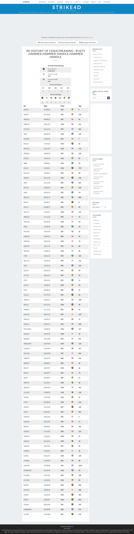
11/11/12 (47, 309)
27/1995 (26, 480)
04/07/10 (47, 334)
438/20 (26, 178)
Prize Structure (97, 57)
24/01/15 (47, 256)
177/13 (26, 275)
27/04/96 (47, 465)
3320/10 (26, 334)
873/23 (26, 144)
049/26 (26, 110)
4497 (25, 183)
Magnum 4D (60, 2)
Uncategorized (97, 251)
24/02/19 (47, 188)
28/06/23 (47, 134)
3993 (25, 227)
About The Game (97, 54)
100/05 (26, 397)
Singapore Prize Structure (100, 60)
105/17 (26, 207)
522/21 (26, 168)
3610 (25, 266)
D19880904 (27, 509)
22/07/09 (47, 344)
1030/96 (26, 465)
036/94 (26, 485)
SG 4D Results (97, 239)
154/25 (26, 114)
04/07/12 (47, 314)
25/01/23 (47, 149)
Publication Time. (88, 37)
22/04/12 (47, 319)
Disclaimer (96, 72)
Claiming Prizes (97, 63)
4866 (25, 163)
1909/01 (26, 436)
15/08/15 (47, 251)
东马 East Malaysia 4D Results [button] (67, 42)
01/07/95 (47, 475)
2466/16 (26, 236)
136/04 (26, 407)
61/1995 (26, 475)
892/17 (26, 202)
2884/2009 (27, 344)
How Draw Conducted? (99, 66)
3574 (25, 280)
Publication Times (98, 69)
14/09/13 (47, 285)
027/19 (26, 188)
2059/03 (26, 417)
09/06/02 (47, 426)
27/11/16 (47, 217)
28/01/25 (47, 124)
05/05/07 (47, 373)
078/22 (26, 158)
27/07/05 (47, 397)
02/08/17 (47, 207)
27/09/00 (47, 461)
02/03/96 (47, 470)
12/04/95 (47, 480)
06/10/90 (47, 504)
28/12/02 (47, 422)
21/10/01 (47, 436)
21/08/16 (47, 227)
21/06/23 (47, 139)
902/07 (26, 373)
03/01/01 (47, 456)
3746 (25, 256)
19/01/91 (47, 500)
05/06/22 (47, 163)
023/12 (26, 305)
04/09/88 (47, 509)
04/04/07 (47, 378)
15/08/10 (47, 329)
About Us (95, 76)
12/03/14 (47, 266)
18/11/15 (47, 246)
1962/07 (26, 383)
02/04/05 (47, 402)
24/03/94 (47, 485)
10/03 (26, 412)
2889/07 (26, 363)
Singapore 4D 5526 (98, 191)
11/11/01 (47, 431)
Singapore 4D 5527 (98, 177)
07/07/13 (47, 295)
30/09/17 (47, 202)
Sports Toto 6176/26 (98, 164)
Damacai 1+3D (68, 2)
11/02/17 (47, 212)
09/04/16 (47, 236)
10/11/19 (47, 183)
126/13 (26, 285)
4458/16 (26, 217)
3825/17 (26, 197)
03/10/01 (47, 441)
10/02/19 (47, 192)
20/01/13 (47, 300)
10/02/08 (47, 353)
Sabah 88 (93, 2)
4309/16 (26, 241)
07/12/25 (47, 114)
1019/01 (26, 446)
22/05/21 (47, 168)
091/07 (26, 368)
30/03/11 (47, 324)
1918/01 (26, 431)
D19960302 (27, 470)
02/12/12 (47, 305)
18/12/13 (47, 280)
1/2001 (26, 456)
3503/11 (26, 324)
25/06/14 (47, 261)
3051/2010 (27, 329)
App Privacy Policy (98, 82)
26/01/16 (47, 241)
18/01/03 (47, 417)
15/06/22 (47, 158)
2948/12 (26, 309)
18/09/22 (47, 153)
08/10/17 (47, 197)
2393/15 (26, 246)
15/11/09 (47, 339)
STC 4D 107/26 (97, 174)
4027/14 (26, 261)
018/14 (26, 270)
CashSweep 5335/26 (98, 181)
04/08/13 (47, 290)
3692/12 (26, 319)
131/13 (26, 295)
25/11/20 (47, 178)
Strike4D (26, 2)
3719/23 (26, 139)
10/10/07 (47, 358)
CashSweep (86, 2)
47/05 (26, 402)
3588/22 (26, 153)
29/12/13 (47, 275)
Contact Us (96, 79)
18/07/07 (47, 368)
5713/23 (26, 129)
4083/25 (26, 119)
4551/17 (26, 212)
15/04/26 (47, 110)
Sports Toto (77, 2)
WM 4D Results (42, 2)
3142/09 (26, 348)
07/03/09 (47, 348)
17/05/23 (47, 144)
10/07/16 (47, 231)
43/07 (26, 378)
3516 (25, 290)
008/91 (26, 500)
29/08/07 (47, 363)
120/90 (26, 504)
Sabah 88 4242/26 (98, 169)
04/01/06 (47, 387)
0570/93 (26, 490)
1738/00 (26, 461)
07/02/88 (47, 514)
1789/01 (26, 451)
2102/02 (26, 422)
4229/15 (26, 251)
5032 (25, 134)
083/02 (26, 426)
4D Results (96, 220)
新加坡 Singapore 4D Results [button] (87, 42)
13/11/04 (47, 407)
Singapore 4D (106, 2)
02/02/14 (47, 270)
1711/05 (26, 392)
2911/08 (26, 353)
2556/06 (26, 387)
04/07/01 (47, 446)
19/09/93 (47, 490)
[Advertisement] (67, 25)
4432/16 (26, 222)
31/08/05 (47, 392)
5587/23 (26, 149)
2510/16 (26, 231)
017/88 (26, 514)
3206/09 (26, 339)
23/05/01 (47, 451)
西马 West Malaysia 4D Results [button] (47, 42)
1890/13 (26, 300)
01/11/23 (47, 129)
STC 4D (99, 2)
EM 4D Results (51, 2)
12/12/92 (47, 495)
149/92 (26, 495)
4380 (25, 192)
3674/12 (26, 314)
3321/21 (26, 173)
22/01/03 (47, 412)
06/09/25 (47, 119)
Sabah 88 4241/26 (98, 186)
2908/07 (26, 358)
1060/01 (26, 441)
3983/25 (26, 124)
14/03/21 (47, 173)
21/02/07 (47, 383)
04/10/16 (47, 222)
